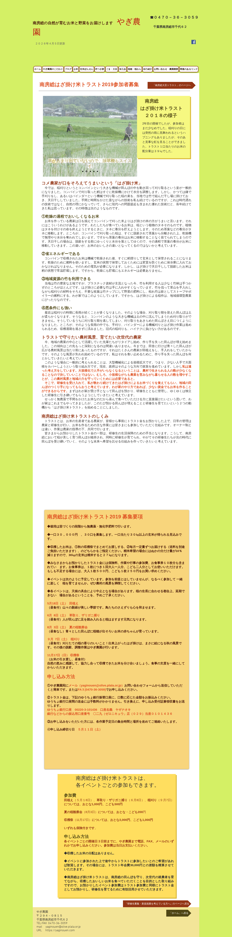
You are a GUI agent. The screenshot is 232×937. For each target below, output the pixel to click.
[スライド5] (93, 171)
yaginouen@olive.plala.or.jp (101, 685)
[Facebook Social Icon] (193, 42)
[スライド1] (82, 171)
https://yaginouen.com (60, 930)
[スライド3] (90, 171)
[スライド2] (86, 171)
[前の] (48, 136)
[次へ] (132, 136)
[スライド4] (97, 171)
